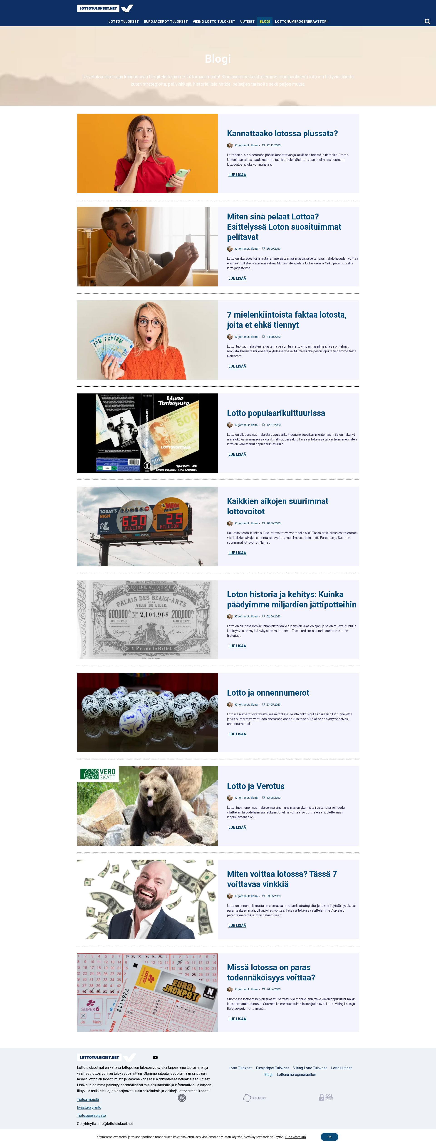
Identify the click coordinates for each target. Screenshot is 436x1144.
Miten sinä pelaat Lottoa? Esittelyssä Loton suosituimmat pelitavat (284, 227)
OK (329, 1137)
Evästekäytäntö (89, 1107)
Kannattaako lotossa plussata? (282, 133)
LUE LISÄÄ (237, 175)
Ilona (254, 145)
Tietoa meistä (88, 1099)
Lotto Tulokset (124, 22)
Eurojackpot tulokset (166, 22)
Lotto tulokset (240, 1068)
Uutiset (247, 22)
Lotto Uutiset (341, 1068)
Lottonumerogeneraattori (301, 22)
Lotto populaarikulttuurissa (276, 413)
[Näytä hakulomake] (427, 22)
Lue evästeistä (295, 1137)
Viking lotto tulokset (214, 22)
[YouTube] (155, 1057)
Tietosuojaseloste (91, 1115)
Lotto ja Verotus (256, 786)
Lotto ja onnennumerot (268, 693)
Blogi (265, 22)
